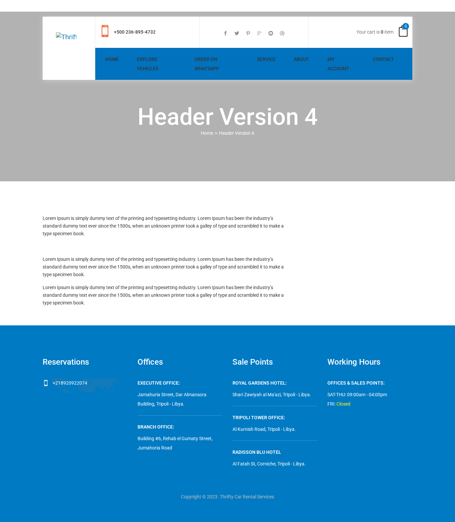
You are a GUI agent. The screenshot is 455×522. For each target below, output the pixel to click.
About (301, 59)
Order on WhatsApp (207, 64)
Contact (383, 59)
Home (112, 59)
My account (338, 64)
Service (266, 59)
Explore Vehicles (147, 64)
